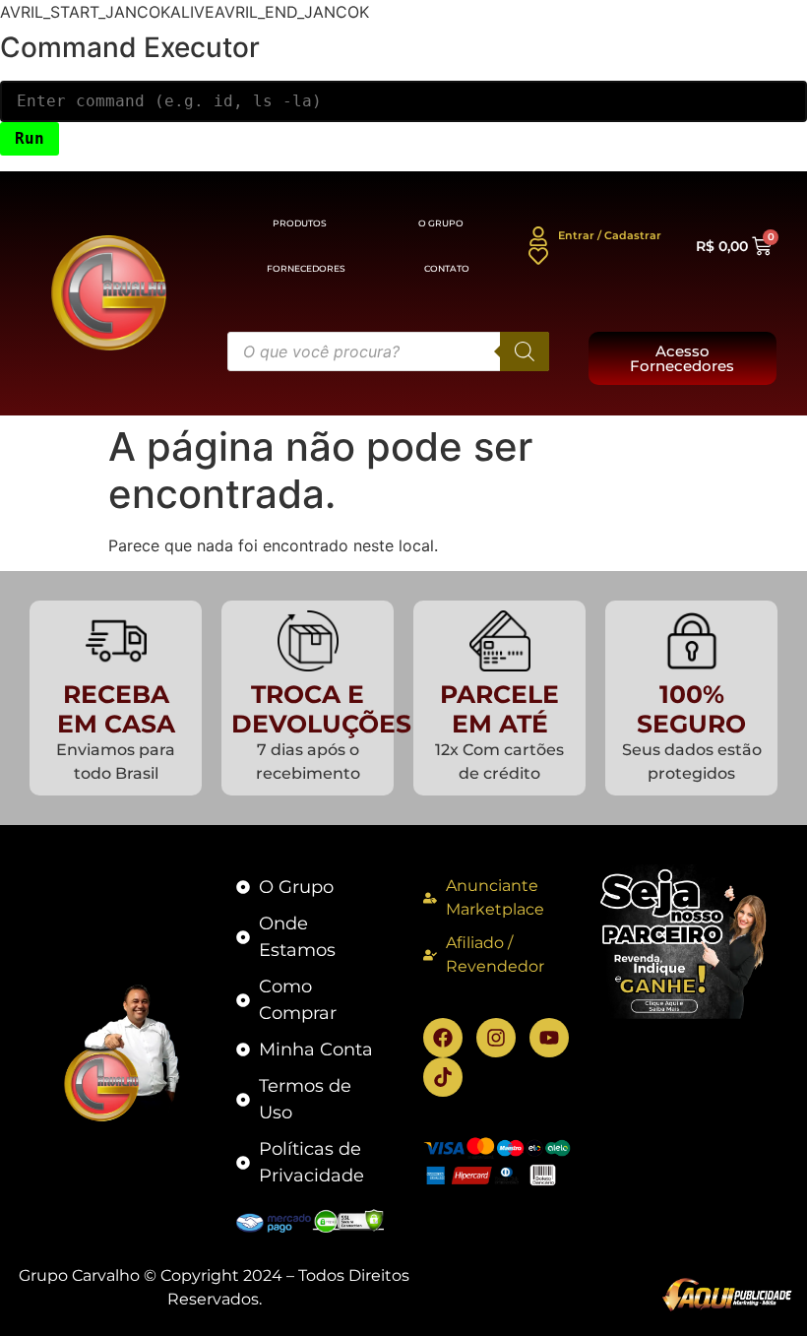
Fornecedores (306, 268)
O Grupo (441, 223)
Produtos (300, 223)
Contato (446, 268)
